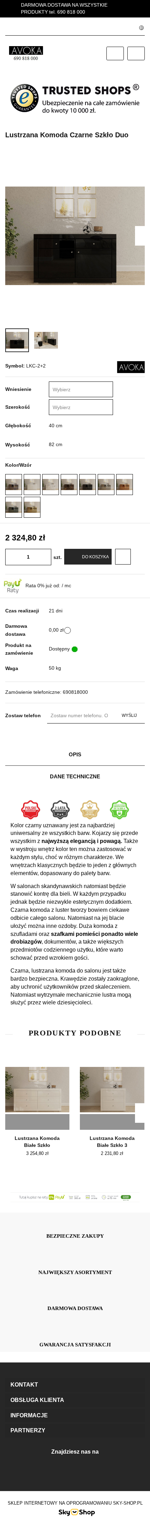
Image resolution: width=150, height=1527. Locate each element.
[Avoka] (131, 366)
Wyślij (129, 715)
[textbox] (74, 389)
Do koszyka (95, 556)
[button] (75, 1385)
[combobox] (81, 389)
